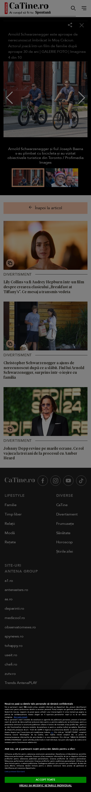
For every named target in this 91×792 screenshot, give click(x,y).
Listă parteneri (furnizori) (15, 771)
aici (52, 732)
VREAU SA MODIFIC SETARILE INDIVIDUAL (45, 785)
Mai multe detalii (20, 717)
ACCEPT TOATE (45, 779)
